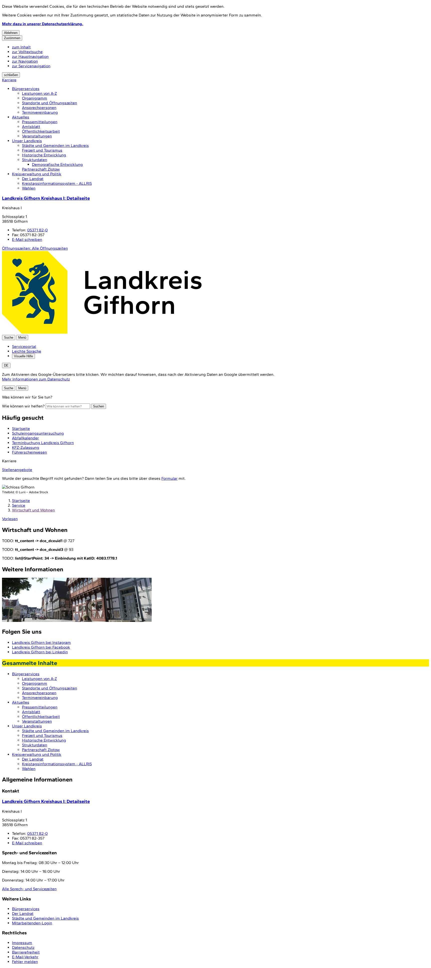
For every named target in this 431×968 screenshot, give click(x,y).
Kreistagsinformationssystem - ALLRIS (57, 183)
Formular (169, 478)
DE (6, 365)
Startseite (21, 500)
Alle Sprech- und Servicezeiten (29, 888)
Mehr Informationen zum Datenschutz (36, 379)
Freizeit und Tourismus (42, 150)
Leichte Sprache (26, 351)
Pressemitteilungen (39, 121)
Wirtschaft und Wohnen (33, 510)
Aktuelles (20, 117)
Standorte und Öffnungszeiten (49, 102)
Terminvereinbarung (40, 112)
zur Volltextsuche (27, 51)
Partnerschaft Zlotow (41, 169)
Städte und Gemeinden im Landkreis (55, 145)
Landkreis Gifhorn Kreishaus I (46, 198)
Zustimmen (12, 38)
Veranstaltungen (37, 136)
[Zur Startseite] (102, 332)
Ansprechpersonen (39, 107)
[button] (215, 600)
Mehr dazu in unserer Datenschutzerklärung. (42, 23)
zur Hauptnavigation (30, 56)
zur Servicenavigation (31, 66)
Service (18, 505)
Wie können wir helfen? (23, 406)
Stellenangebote (17, 469)
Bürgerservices (25, 88)
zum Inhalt (21, 47)
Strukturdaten (34, 159)
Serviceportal (24, 346)
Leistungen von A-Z (39, 93)
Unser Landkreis (27, 140)
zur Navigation (25, 61)
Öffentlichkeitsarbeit (41, 131)
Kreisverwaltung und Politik (36, 174)
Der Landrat (32, 178)
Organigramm (34, 98)
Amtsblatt (31, 126)
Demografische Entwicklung (57, 164)
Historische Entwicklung (44, 155)
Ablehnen (10, 33)
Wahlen (28, 188)
